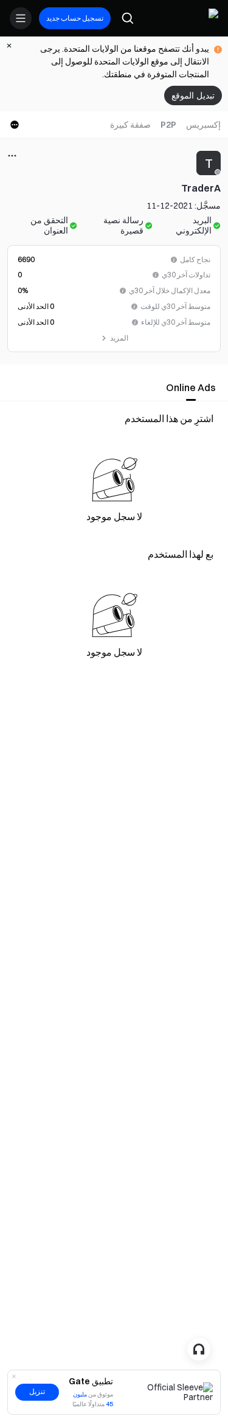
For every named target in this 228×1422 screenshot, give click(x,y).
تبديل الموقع (193, 95)
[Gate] (208, 18)
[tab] (203, 124)
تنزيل (37, 1391)
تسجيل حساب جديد (74, 18)
